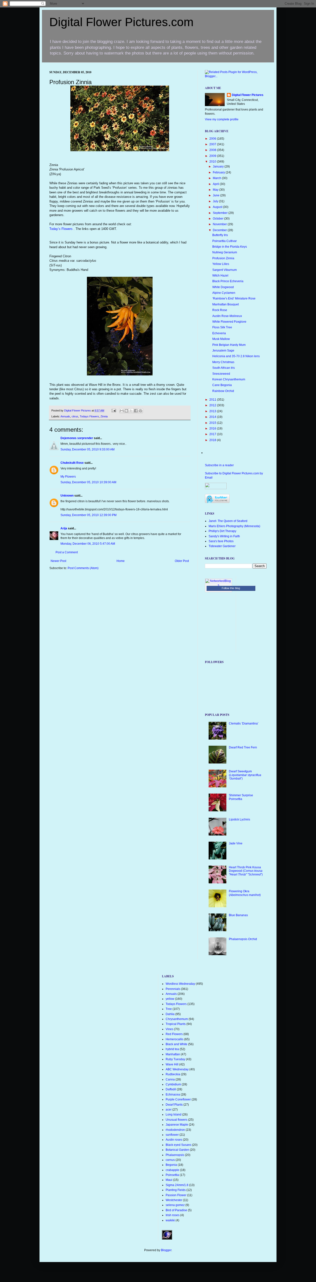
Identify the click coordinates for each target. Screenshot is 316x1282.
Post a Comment (67, 552)
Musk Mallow (221, 339)
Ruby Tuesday (175, 1059)
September (220, 213)
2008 (213, 150)
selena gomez (175, 1205)
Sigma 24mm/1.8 (177, 1185)
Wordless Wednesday (180, 983)
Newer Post (58, 561)
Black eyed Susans (178, 1145)
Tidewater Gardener (222, 546)
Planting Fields (176, 1190)
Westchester (174, 1200)
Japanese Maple (177, 1124)
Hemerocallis (174, 1039)
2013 (213, 411)
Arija (63, 528)
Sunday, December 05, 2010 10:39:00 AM (88, 482)
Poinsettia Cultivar (224, 241)
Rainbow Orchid (223, 391)
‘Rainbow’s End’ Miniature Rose (234, 298)
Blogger (166, 1250)
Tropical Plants (176, 1024)
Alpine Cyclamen (223, 293)
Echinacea (173, 1094)
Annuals (65, 416)
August (218, 207)
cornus (170, 1160)
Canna (170, 1079)
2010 (213, 161)
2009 (213, 156)
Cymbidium (173, 1084)
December (220, 230)
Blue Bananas (238, 915)
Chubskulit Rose (72, 462)
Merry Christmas (223, 362)
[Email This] (121, 410)
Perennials (173, 989)
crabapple (172, 1170)
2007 (213, 144)
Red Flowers (174, 1034)
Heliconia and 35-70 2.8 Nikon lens (236, 356)
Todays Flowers (89, 416)
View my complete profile (221, 119)
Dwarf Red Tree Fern (243, 747)
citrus (75, 416)
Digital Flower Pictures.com (121, 22)
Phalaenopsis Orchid (243, 939)
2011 (213, 399)
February (219, 172)
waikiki (170, 1220)
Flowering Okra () (245, 893)
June (216, 195)
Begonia (171, 1165)
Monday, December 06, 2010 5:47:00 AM (87, 543)
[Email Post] (113, 410)
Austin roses (174, 1139)
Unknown (67, 495)
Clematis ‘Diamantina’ (243, 723)
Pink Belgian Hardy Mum (229, 345)
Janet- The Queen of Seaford (228, 521)
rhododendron (175, 1130)
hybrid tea (172, 1049)
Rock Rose (219, 310)
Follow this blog (231, 588)
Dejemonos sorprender (76, 438)
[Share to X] (131, 410)
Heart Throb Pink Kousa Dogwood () (246, 871)
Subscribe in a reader (219, 465)
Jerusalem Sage (223, 350)
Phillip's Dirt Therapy (222, 531)
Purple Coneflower (178, 1099)
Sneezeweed (221, 373)
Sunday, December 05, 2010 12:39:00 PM (88, 515)
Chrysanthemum (177, 1019)
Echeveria (219, 333)
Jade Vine (235, 843)
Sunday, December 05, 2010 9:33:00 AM (87, 449)
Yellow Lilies (220, 264)
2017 (213, 434)
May (216, 189)
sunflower (172, 1134)
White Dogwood (223, 287)
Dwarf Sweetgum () (245, 775)
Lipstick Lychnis (239, 819)
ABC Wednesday (177, 1069)
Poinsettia (172, 1175)
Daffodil (171, 1089)
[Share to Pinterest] (140, 410)
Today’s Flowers (61, 229)
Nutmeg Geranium (224, 252)
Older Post (182, 561)
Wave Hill (172, 1064)
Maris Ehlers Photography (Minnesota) (234, 526)
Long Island (173, 1114)
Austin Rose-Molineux (227, 316)
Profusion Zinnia (223, 258)
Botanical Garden (177, 1150)
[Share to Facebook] (135, 410)
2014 (213, 417)
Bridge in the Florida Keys (229, 246)
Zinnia (104, 416)
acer (169, 1109)
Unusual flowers (176, 1119)
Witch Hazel (220, 275)
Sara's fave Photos (221, 541)
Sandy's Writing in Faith (224, 536)
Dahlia (170, 1014)
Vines (169, 1029)
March (217, 178)
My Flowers (68, 476)
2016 (213, 428)
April (216, 184)
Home (121, 561)
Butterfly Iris (220, 235)
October (218, 218)
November (220, 224)
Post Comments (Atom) (83, 568)
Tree (169, 1009)
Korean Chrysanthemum (228, 379)
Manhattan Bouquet (225, 304)
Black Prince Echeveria (227, 281)
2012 (213, 405)
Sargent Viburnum (224, 270)
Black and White (176, 1044)
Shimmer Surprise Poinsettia (241, 797)
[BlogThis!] (126, 410)
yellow (170, 999)
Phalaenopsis (175, 1155)
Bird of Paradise (176, 1210)
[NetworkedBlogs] (218, 585)
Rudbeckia (173, 1074)
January (218, 166)
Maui (169, 1180)
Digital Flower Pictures (78, 410)
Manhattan (173, 1054)
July (216, 201)
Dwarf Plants (174, 1104)
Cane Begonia (222, 385)
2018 (213, 440)
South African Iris (223, 368)
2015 (213, 423)
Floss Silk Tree (222, 327)
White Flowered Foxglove (229, 321)
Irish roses (172, 1215)
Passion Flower (176, 1195)
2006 (213, 138)
